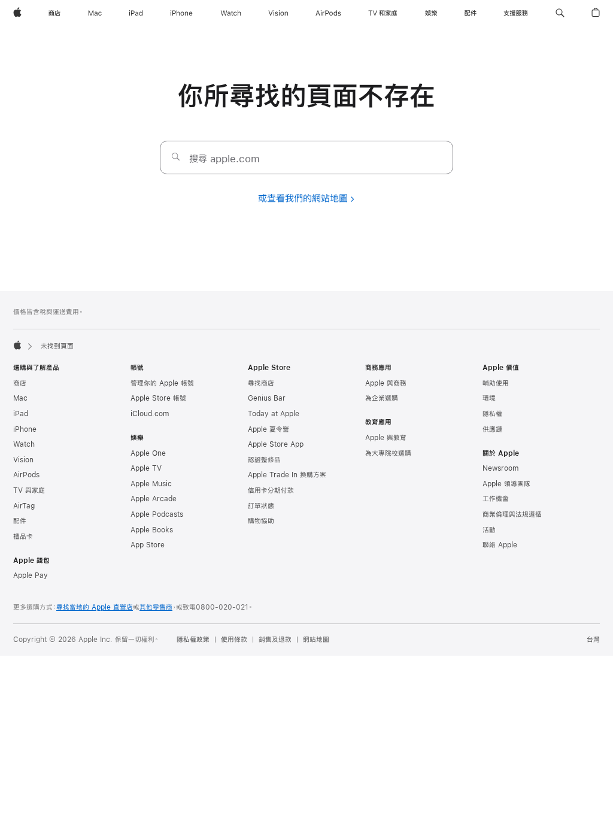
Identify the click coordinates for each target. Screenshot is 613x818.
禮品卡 (23, 536)
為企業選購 (381, 398)
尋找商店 (261, 383)
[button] (560, 13)
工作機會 (495, 498)
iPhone (25, 429)
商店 (19, 383)
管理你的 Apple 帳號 (162, 383)
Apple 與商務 (385, 383)
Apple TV (146, 468)
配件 (19, 521)
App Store (148, 545)
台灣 (593, 639)
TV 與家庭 (29, 490)
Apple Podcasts (157, 514)
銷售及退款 (275, 639)
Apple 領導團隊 (506, 483)
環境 (489, 398)
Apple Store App (276, 444)
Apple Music (151, 483)
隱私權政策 (193, 639)
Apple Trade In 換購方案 (287, 474)
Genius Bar (267, 398)
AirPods (26, 474)
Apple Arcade (154, 498)
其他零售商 (155, 607)
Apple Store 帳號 (158, 398)
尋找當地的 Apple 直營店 (94, 607)
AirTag (24, 506)
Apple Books (152, 530)
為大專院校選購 (388, 453)
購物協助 (261, 521)
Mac (20, 398)
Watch (24, 444)
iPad (20, 413)
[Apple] (17, 345)
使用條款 (234, 639)
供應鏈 (492, 429)
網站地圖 (316, 639)
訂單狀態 (261, 506)
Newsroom (500, 468)
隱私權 (492, 413)
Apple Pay (30, 575)
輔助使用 (495, 383)
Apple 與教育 (385, 437)
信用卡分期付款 (271, 490)
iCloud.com (150, 413)
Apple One (148, 453)
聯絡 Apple (499, 545)
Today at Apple (273, 413)
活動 (489, 530)
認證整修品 (264, 459)
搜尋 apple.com (224, 158)
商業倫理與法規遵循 (512, 514)
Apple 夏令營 (268, 429)
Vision (23, 459)
